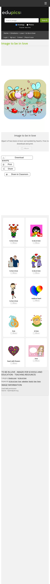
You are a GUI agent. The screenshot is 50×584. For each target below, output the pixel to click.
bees (39, 381)
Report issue (29, 37)
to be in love (30, 33)
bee (35, 381)
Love (22, 33)
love (13, 331)
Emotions (14, 33)
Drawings (20, 25)
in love (36, 331)
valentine (25, 381)
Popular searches (25, 27)
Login (5, 37)
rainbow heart (36, 298)
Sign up (12, 37)
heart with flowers (13, 361)
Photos (31, 25)
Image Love (12, 378)
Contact (20, 37)
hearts (31, 381)
